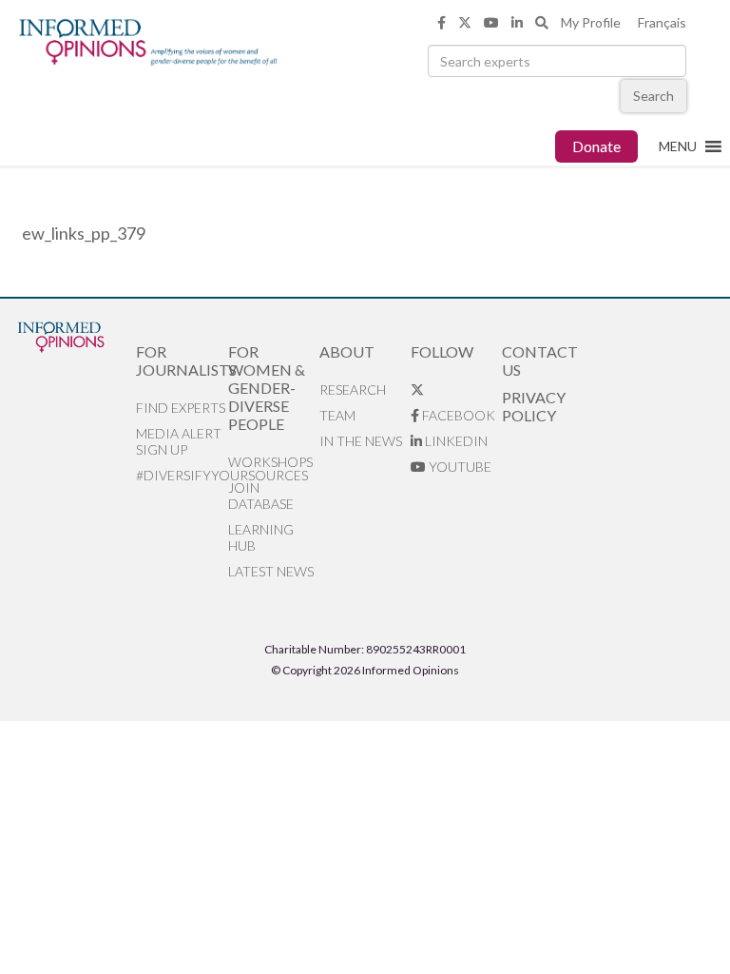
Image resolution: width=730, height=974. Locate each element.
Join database (261, 495)
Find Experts (180, 407)
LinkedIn (455, 441)
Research (352, 389)
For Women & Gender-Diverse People (266, 387)
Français (662, 22)
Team (337, 415)
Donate (596, 146)
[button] (678, 146)
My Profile (591, 22)
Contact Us (540, 360)
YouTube (458, 466)
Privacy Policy (534, 406)
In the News (360, 441)
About (347, 351)
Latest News (271, 571)
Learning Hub (261, 537)
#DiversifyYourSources (181, 475)
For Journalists (181, 360)
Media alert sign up (178, 441)
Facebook (457, 415)
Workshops (270, 462)
